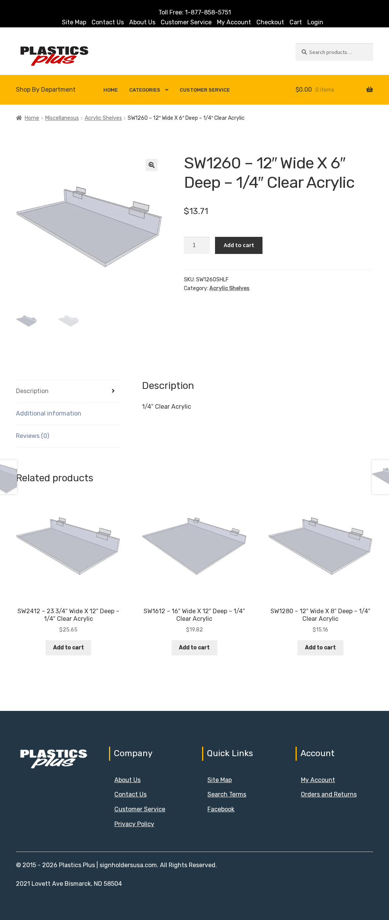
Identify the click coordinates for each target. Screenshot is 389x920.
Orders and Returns (329, 794)
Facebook (220, 809)
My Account (234, 22)
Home (110, 90)
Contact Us (108, 22)
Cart (295, 22)
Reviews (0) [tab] (32, 435)
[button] (151, 165)
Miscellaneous (62, 118)
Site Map (74, 22)
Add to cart (239, 245)
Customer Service (186, 22)
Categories (144, 90)
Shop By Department (46, 89)
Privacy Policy (134, 824)
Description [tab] (32, 391)
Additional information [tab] (48, 413)
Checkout (270, 22)
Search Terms (226, 794)
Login (315, 22)
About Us (142, 22)
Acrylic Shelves (103, 118)
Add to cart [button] (68, 647)
